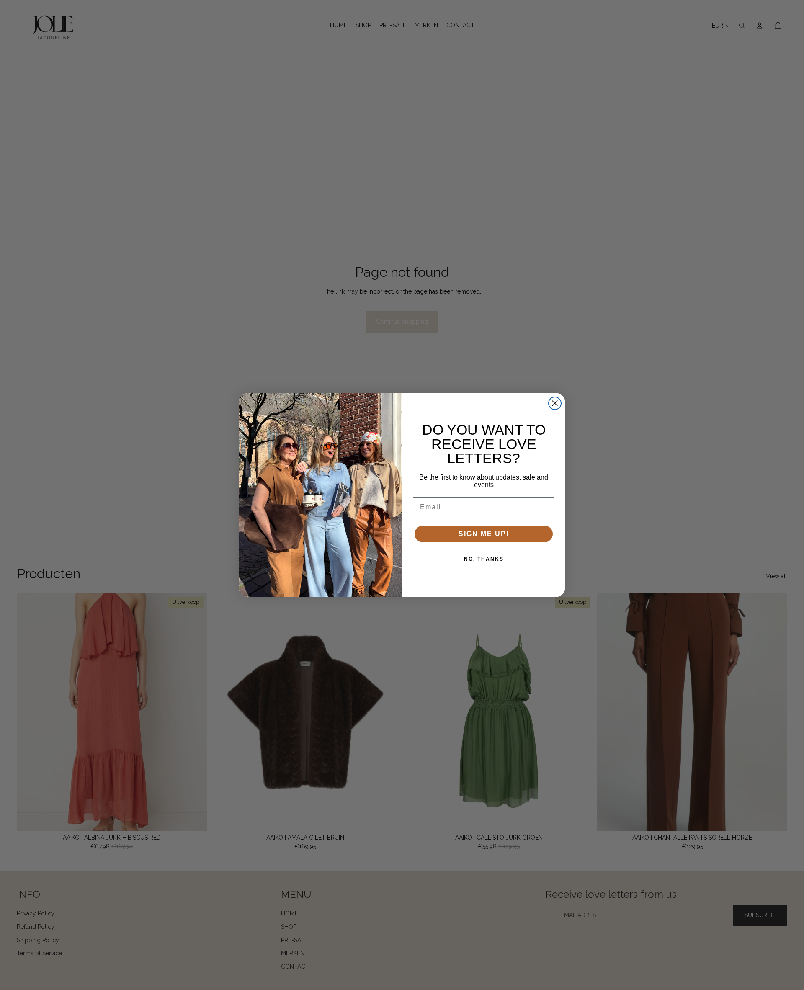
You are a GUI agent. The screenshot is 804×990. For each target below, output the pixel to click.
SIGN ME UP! (484, 533)
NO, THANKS (484, 559)
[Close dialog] (555, 403)
